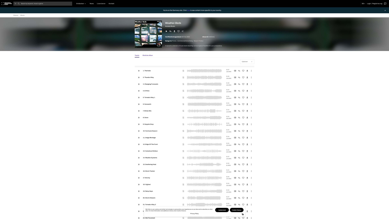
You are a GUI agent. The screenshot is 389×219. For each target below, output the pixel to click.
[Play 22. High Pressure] (138, 211)
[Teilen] (182, 31)
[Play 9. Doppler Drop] (138, 124)
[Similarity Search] (235, 71)
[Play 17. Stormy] (138, 177)
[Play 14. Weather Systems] (138, 157)
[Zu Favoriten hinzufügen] (178, 31)
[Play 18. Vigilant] (138, 184)
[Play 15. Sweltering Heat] (138, 164)
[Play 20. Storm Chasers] (138, 197)
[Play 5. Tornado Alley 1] (138, 97)
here (188, 10)
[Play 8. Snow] (138, 117)
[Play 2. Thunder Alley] (138, 77)
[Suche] (19, 3)
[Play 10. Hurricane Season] (138, 131)
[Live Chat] (385, 3)
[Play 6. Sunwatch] (138, 104)
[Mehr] (251, 71)
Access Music (170, 26)
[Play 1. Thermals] (138, 70)
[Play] (166, 31)
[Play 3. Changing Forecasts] (138, 84)
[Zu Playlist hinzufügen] (170, 31)
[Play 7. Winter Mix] (138, 110)
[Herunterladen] (174, 31)
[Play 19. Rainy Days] (138, 191)
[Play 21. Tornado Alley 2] (138, 204)
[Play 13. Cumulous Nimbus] (138, 151)
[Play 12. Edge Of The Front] (138, 144)
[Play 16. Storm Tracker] (138, 171)
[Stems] (183, 71)
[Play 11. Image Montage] (138, 137)
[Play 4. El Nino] (138, 90)
